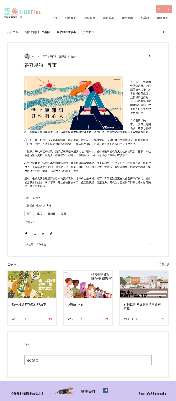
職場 (63, 213)
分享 (29, 213)
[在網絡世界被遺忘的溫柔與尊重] (144, 284)
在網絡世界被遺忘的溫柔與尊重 (142, 307)
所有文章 (12, 32)
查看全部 (164, 264)
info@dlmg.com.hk (156, 394)
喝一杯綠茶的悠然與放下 (29, 305)
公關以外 (88, 32)
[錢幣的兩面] (88, 284)
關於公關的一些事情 (37, 32)
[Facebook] (105, 390)
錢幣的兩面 (76, 305)
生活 (39, 213)
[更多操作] (149, 56)
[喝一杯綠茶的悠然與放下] (32, 284)
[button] (164, 32)
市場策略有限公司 (13, 17)
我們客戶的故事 (66, 32)
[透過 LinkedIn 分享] (43, 233)
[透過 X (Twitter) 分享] (34, 233)
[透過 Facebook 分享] (26, 233)
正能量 (51, 213)
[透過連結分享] (51, 233)
